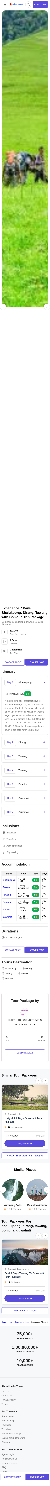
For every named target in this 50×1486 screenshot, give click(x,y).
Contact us (7, 1395)
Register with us (9, 1459)
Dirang (21, 622)
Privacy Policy (9, 1400)
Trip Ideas (6, 1429)
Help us (5, 1391)
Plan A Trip (40, 4)
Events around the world (13, 1438)
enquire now (37, 1477)
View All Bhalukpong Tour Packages (25, 1155)
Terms (4, 1404)
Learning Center (9, 1463)
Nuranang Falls (12, 1205)
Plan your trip (8, 1420)
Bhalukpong (11, 622)
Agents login (8, 1454)
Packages (6, 1425)
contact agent (12, 1477)
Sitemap (6, 1442)
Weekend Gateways (11, 1433)
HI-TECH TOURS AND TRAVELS (25, 1020)
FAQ (4, 1467)
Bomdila (39, 622)
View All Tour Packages (25, 1310)
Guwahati (6, 624)
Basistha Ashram (37, 1205)
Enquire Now (25, 1143)
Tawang (30, 622)
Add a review (8, 1416)
